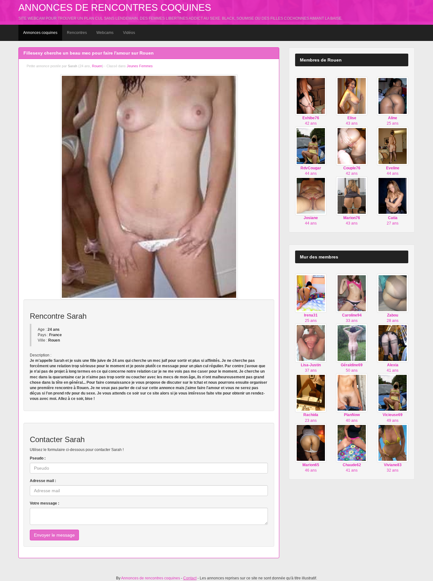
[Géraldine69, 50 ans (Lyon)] (351, 343)
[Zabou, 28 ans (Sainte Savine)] (392, 292)
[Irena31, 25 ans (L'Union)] (310, 292)
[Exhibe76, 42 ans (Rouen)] (310, 96)
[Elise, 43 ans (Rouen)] (351, 96)
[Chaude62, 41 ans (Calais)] (351, 443)
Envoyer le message (54, 535)
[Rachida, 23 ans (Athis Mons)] (310, 392)
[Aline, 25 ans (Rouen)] (392, 96)
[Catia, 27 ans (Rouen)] (392, 195)
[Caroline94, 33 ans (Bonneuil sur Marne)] (351, 292)
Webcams (104, 32)
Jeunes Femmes (140, 66)
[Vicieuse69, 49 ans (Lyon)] (392, 392)
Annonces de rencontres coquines (114, 7)
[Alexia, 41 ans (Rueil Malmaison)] (392, 343)
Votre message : (44, 503)
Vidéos (129, 32)
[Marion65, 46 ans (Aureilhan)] (310, 443)
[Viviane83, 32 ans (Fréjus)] (392, 443)
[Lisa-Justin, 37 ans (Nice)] (310, 343)
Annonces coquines (40, 32)
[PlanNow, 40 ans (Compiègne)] (351, 392)
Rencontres (77, 32)
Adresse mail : (43, 481)
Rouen (97, 66)
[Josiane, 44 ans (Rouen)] (310, 195)
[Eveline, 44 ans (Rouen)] (392, 145)
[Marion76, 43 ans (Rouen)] (351, 195)
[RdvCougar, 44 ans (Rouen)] (310, 145)
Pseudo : (38, 458)
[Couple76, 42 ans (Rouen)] (351, 145)
